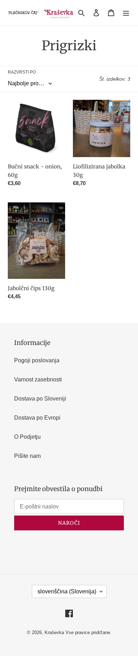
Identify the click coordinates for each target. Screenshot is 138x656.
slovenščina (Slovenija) (67, 591)
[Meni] (126, 12)
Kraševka (54, 632)
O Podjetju (27, 437)
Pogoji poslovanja (36, 360)
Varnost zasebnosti (38, 379)
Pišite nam (27, 456)
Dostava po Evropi (37, 418)
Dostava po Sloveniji (40, 399)
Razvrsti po (22, 72)
